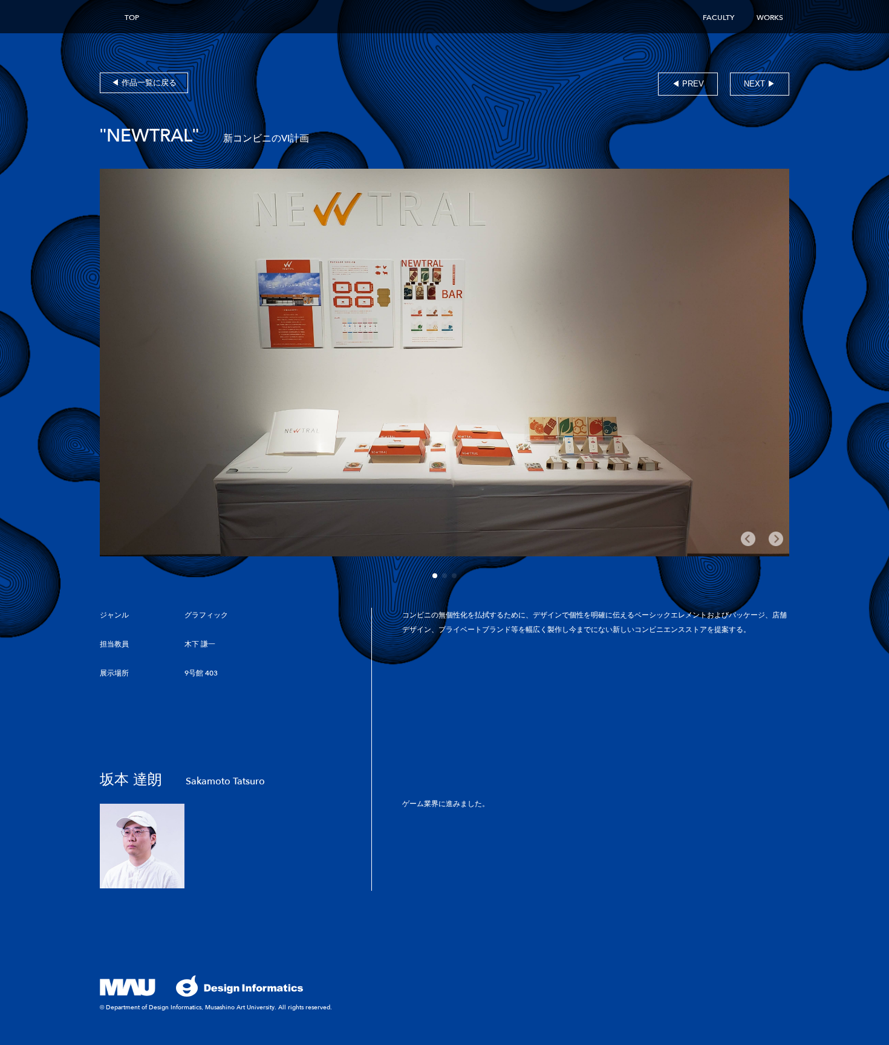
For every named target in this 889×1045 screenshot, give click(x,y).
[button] (434, 575)
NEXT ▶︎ (759, 83)
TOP (132, 17)
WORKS (770, 17)
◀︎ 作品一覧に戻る (144, 82)
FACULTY (718, 17)
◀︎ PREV (688, 83)
